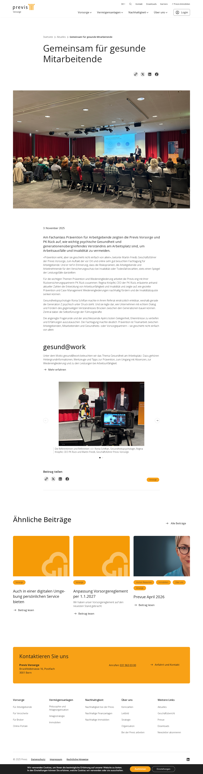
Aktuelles (162, 706)
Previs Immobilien (182, 4)
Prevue (161, 719)
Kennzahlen (127, 706)
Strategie (126, 719)
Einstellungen (163, 769)
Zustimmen (140, 769)
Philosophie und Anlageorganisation (59, 708)
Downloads (151, 4)
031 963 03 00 (128, 665)
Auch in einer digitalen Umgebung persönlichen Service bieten (39, 596)
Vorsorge (83, 12)
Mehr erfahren (57, 369)
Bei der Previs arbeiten (132, 732)
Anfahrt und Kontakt (167, 664)
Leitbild (125, 713)
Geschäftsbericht (166, 713)
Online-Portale (20, 726)
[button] (100, 457)
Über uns (159, 12)
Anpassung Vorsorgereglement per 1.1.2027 (100, 593)
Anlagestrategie (57, 716)
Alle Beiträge (178, 523)
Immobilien (163, 582)
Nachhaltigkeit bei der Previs (99, 706)
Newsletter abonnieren (169, 732)
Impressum (56, 759)
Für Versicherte (20, 713)
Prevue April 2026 (149, 596)
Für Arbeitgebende (22, 706)
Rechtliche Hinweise (77, 759)
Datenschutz (38, 759)
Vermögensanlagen (109, 12)
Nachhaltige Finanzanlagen (98, 713)
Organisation (127, 726)
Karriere (164, 4)
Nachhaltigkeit (137, 12)
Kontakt (139, 4)
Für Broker (18, 719)
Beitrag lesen (26, 610)
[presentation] (45, 420)
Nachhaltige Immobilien (97, 719)
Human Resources (144, 582)
